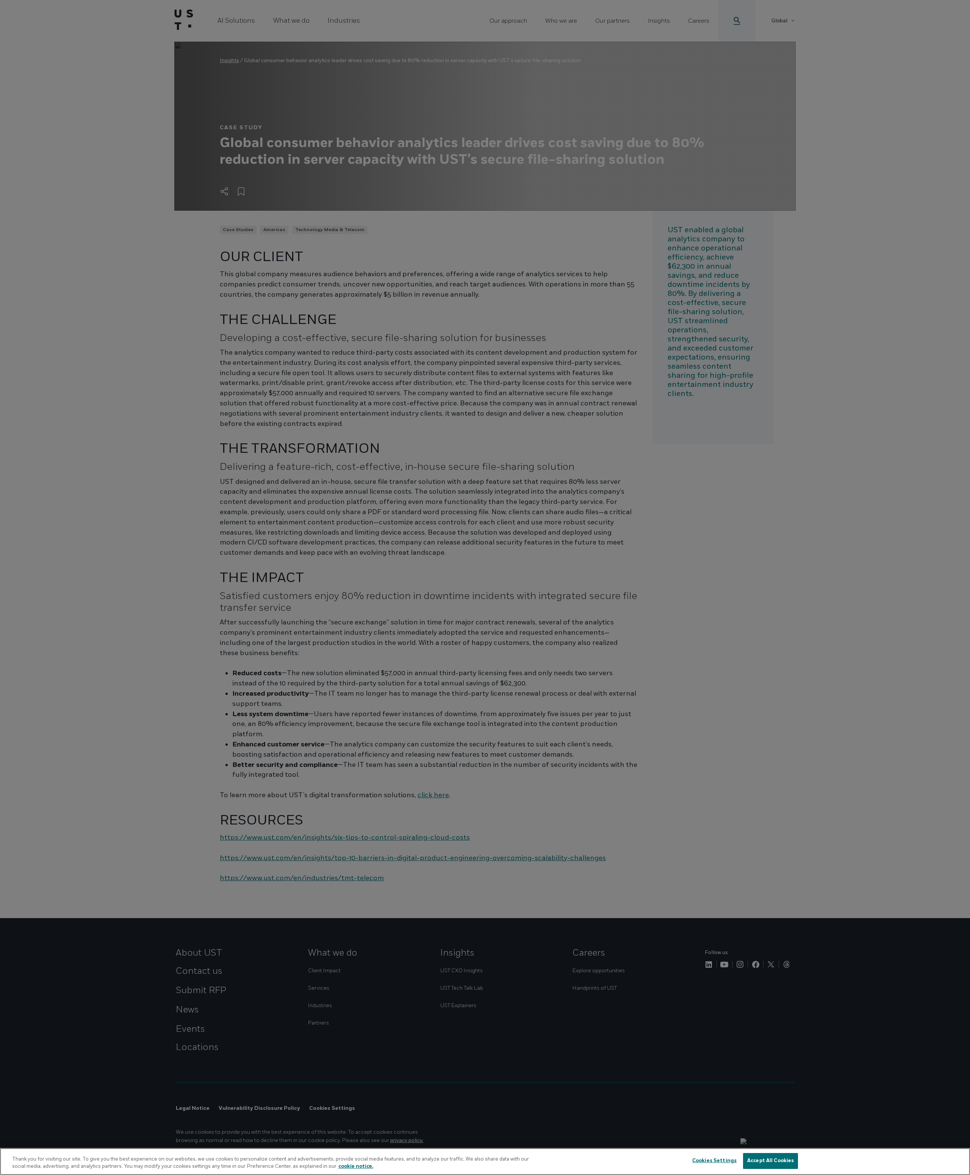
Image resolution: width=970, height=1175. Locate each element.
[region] (485, 1161)
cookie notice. (355, 1166)
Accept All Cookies (770, 1160)
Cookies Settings (714, 1160)
